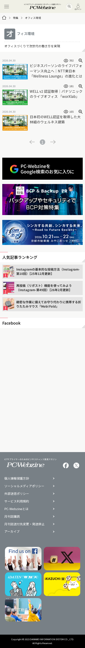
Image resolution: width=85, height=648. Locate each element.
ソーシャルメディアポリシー (24, 486)
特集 (15, 18)
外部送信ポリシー (16, 493)
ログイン (78, 9)
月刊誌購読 (12, 516)
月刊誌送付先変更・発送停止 (24, 524)
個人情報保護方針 (16, 478)
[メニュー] (6, 6)
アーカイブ (12, 531)
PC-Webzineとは (16, 508)
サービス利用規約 (16, 501)
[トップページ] (4, 17)
